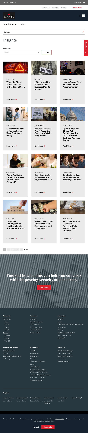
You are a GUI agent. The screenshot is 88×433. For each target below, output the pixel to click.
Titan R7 (7, 338)
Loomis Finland (35, 398)
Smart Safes (7, 319)
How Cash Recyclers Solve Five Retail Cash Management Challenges (44, 225)
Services (33, 316)
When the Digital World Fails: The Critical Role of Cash (15, 84)
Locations (55, 7)
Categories (7, 48)
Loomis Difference (10, 347)
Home (5, 24)
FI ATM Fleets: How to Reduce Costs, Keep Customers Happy (15, 132)
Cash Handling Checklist (38, 369)
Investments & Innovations (12, 356)
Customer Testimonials (38, 377)
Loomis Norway (63, 398)
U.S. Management (63, 361)
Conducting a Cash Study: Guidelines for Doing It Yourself (72, 177)
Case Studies (34, 353)
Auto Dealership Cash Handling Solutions (71, 324)
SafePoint (33, 319)
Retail (59, 322)
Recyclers (6, 333)
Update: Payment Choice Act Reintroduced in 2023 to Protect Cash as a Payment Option (71, 134)
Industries (62, 316)
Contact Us (46, 7)
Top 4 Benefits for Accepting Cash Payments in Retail (43, 177)
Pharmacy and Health (64, 335)
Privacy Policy (59, 419)
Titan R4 (7, 335)
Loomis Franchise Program (39, 372)
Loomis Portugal (76, 398)
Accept (36, 427)
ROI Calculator (35, 367)
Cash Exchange (35, 330)
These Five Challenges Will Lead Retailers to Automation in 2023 (15, 225)
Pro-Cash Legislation (37, 380)
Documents (34, 356)
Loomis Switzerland (36, 401)
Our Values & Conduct (65, 353)
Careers (64, 7)
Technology (7, 359)
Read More (10, 99)
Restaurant (61, 338)
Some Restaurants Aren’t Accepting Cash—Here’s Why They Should (43, 132)
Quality (5, 353)
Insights (7, 32)
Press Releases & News (38, 361)
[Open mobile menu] (83, 15)
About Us (61, 347)
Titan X (7, 330)
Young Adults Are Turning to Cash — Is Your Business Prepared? (15, 178)
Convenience (62, 327)
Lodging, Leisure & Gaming (66, 332)
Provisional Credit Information (40, 375)
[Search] (78, 15)
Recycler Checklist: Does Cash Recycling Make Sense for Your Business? (71, 226)
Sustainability (62, 359)
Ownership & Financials (65, 356)
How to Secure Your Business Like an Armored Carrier (72, 84)
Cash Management (36, 322)
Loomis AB (61, 401)
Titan (6, 322)
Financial (60, 319)
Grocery (60, 330)
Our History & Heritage (65, 351)
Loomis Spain (7, 401)
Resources (13, 24)
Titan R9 (7, 341)
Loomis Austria (8, 398)
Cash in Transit (35, 332)
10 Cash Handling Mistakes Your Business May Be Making (42, 85)
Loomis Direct (77, 7)
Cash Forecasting (36, 327)
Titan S (7, 327)
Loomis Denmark (22, 398)
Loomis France (49, 398)
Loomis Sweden (22, 401)
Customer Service (9, 351)
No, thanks (48, 427)
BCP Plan (33, 359)
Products (7, 316)
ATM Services (34, 324)
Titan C (7, 324)
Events (32, 364)
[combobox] (22, 52)
